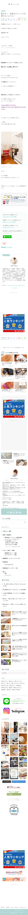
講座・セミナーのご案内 (9, 222)
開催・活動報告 (7, 534)
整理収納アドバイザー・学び (10, 568)
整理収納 (5, 562)
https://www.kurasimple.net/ (16, 285)
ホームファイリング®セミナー (12, 539)
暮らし (5, 571)
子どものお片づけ (9, 564)
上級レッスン (13, 685)
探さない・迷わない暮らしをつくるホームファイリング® (14, 599)
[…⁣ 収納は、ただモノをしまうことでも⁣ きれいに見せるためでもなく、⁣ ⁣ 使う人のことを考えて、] (23, 738)
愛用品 (11, 687)
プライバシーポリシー (8, 910)
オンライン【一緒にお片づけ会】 (14, 546)
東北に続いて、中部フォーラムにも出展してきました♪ (14, 605)
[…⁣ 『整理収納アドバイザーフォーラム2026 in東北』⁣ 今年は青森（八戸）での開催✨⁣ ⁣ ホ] (5, 773)
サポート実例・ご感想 (9, 550)
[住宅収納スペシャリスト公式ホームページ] (14, 793)
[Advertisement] (14, 302)
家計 (6, 573)
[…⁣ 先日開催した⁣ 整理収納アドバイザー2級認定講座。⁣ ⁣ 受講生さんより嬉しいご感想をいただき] (23, 727)
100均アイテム (5, 681)
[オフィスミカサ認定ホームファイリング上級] (14, 810)
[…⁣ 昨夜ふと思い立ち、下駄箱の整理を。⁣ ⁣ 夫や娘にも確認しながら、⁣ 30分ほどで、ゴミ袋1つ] (14, 727)
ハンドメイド (8, 575)
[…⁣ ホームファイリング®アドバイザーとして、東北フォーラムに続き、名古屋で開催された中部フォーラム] (14, 762)
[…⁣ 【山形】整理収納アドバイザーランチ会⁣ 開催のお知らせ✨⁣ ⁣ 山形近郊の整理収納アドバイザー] (14, 773)
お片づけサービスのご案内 (10, 216)
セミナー (4, 683)
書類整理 (4, 689)
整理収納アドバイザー (6, 247)
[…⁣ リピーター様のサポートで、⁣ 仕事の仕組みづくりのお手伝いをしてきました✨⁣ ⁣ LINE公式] (14, 750)
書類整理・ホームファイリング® (11, 558)
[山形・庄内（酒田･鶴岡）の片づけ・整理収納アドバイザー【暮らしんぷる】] (14, 7)
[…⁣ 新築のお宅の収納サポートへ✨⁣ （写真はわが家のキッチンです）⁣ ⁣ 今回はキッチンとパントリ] (5, 727)
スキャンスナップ (19, 681)
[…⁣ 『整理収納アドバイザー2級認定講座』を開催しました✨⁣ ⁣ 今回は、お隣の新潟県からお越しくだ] (14, 738)
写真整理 (19, 685)
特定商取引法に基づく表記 (19, 910)
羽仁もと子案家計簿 (16, 689)
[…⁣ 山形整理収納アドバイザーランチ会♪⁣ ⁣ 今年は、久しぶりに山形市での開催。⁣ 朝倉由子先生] (23, 750)
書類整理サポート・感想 (11, 553)
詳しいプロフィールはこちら (12, 508)
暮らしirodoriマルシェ (18, 687)
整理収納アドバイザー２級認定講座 (13, 537)
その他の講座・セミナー (11, 541)
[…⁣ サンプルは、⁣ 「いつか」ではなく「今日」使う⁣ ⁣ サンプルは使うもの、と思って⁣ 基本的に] (5, 750)
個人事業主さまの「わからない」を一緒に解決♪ (14, 589)
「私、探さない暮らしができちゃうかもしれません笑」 (14, 585)
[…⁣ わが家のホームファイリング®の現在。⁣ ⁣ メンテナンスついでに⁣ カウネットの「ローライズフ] (5, 762)
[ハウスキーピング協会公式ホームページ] (14, 787)
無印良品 (9, 689)
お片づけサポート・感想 (11, 554)
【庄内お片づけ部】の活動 (11, 542)
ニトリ (9, 683)
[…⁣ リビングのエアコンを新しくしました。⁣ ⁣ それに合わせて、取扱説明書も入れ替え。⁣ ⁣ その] (23, 773)
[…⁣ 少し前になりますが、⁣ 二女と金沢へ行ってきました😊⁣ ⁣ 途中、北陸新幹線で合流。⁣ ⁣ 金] (5, 738)
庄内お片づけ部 (5, 687)
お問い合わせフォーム (8, 227)
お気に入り (12, 681)
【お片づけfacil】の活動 (11, 544)
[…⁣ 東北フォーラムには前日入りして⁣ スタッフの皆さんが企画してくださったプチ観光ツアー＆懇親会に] (23, 762)
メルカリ (23, 683)
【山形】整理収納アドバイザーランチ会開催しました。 (14, 594)
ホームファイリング (16, 683)
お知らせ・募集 (7, 531)
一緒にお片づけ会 (5, 685)
